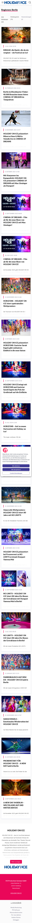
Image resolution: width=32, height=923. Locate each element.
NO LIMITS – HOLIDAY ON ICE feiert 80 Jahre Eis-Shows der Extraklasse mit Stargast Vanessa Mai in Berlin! (15, 597)
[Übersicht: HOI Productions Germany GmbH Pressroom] (15, 2)
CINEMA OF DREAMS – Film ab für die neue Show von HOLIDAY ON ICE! (15, 261)
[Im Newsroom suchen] (30, 2)
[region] (16, 461)
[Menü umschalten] (2, 2)
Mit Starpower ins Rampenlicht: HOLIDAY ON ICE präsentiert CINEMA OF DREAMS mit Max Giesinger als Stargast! (15, 180)
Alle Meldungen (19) (4, 19)
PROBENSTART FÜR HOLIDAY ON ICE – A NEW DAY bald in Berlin (14, 763)
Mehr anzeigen (16, 862)
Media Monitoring (16, 907)
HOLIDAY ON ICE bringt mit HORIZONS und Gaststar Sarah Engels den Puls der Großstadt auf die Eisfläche (15, 388)
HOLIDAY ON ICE (16, 893)
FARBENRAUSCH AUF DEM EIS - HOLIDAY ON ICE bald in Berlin (15, 679)
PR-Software (16, 910)
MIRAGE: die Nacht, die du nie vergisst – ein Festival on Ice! (16, 51)
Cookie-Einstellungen (16, 473)
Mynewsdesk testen (16, 912)
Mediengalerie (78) (14, 18)
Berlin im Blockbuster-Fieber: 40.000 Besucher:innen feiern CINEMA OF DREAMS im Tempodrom (15, 96)
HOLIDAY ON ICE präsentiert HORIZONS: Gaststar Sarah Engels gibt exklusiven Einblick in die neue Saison (15, 347)
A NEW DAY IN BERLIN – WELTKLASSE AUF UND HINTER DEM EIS (13, 805)
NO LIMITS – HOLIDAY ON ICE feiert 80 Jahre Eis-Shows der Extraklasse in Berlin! (15, 638)
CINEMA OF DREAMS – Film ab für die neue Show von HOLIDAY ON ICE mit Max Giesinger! (15, 221)
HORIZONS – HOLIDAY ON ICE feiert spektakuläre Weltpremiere (14, 303)
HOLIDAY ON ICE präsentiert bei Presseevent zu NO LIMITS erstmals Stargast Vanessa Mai (15, 556)
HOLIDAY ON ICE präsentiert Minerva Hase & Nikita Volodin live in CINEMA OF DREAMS (15, 138)
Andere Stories (16, 917)
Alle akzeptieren (16, 469)
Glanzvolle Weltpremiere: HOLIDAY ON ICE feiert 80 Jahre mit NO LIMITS (14, 512)
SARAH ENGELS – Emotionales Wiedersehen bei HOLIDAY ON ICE (16, 721)
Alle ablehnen (16, 466)
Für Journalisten (16, 915)
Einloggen (16, 920)
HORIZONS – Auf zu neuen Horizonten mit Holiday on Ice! (14, 429)
